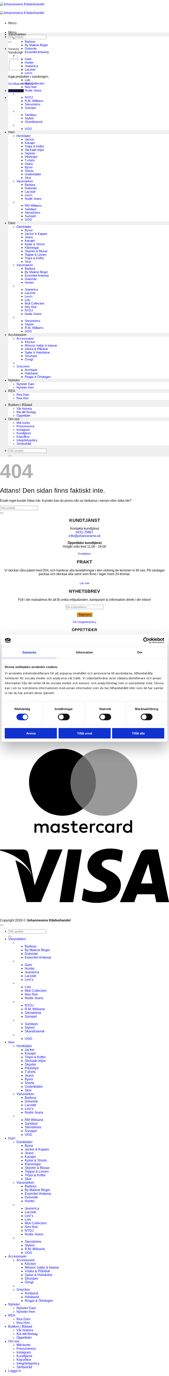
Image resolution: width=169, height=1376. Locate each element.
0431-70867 (84, 532)
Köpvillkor (23, 436)
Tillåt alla (138, 733)
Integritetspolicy (27, 440)
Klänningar (32, 247)
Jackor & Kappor (36, 233)
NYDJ (29, 97)
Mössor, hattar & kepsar (41, 345)
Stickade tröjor (34, 150)
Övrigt (29, 359)
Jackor (29, 139)
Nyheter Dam (25, 384)
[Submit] (10, 42)
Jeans (29, 163)
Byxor (29, 167)
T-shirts (30, 160)
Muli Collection (34, 83)
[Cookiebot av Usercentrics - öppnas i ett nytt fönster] (146, 640)
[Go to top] (1, 925)
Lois (27, 80)
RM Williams (33, 205)
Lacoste (30, 69)
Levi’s (29, 73)
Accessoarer (17, 334)
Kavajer (30, 143)
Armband (31, 370)
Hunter (29, 62)
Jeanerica (31, 66)
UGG (28, 128)
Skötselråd (23, 443)
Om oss (13, 419)
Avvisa (31, 733)
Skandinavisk (34, 121)
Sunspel (30, 107)
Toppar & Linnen (35, 254)
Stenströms (32, 104)
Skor (28, 177)
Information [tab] (84, 652)
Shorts (29, 170)
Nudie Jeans (33, 90)
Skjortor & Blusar (36, 251)
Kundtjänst (23, 433)
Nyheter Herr (25, 387)
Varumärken (17, 34)
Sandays (31, 114)
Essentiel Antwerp (37, 52)
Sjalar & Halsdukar (37, 352)
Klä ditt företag (26, 412)
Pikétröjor (31, 156)
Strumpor (31, 356)
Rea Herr (22, 398)
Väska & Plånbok (36, 349)
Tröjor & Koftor (34, 146)
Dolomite (31, 48)
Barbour (30, 41)
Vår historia (24, 408)
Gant (28, 59)
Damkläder (23, 226)
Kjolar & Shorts (35, 244)
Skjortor (30, 153)
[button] (12, 23)
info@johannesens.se (85, 536)
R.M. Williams (34, 101)
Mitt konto (23, 422)
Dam (11, 223)
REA (11, 391)
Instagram (23, 429)
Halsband (31, 373)
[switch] (64, 717)
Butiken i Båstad (20, 405)
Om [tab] (139, 652)
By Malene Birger (36, 45)
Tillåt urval (84, 733)
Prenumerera (25, 426)
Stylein (29, 118)
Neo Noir (31, 87)
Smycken (22, 366)
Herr (11, 132)
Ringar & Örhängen (38, 376)
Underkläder (33, 174)
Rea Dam (22, 394)
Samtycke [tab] (29, 652)
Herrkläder (23, 136)
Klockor (30, 342)
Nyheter (14, 380)
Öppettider (23, 415)
